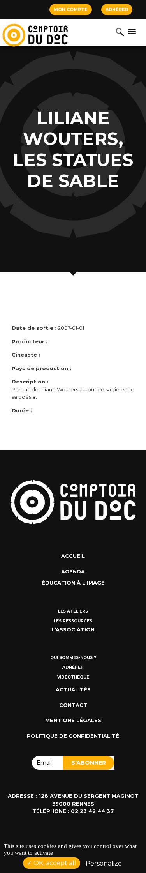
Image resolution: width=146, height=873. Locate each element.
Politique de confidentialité (73, 736)
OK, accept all (54, 863)
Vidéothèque (73, 677)
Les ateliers (73, 611)
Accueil (73, 556)
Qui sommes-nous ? (73, 657)
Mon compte (71, 9)
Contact (73, 705)
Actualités (73, 689)
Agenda (73, 571)
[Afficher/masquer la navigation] (132, 31)
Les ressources (73, 621)
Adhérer (117, 9)
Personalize (104, 863)
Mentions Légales (73, 720)
